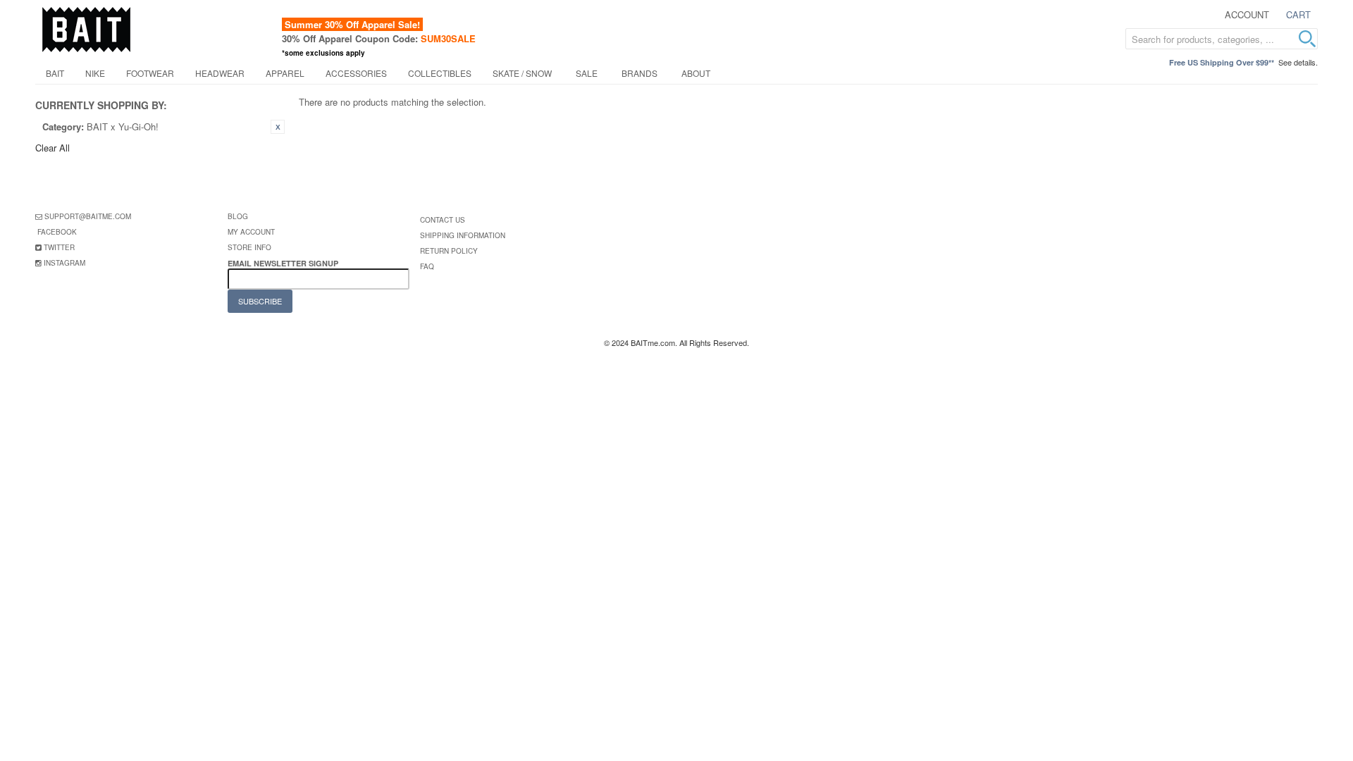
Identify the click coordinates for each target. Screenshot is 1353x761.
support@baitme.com (87, 216)
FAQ (427, 266)
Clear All (52, 147)
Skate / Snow (522, 73)
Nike (95, 73)
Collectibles (439, 73)
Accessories (356, 73)
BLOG (238, 216)
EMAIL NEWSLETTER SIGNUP (284, 263)
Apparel (285, 73)
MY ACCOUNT (251, 232)
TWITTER (59, 247)
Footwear (150, 73)
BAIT (55, 73)
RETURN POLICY (449, 251)
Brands (639, 73)
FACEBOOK (57, 232)
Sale (587, 73)
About (695, 73)
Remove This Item (278, 127)
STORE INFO (249, 247)
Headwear (220, 73)
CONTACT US (442, 220)
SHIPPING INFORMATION (462, 235)
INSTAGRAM (64, 263)
